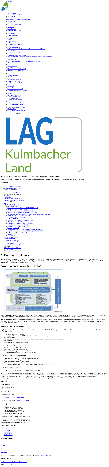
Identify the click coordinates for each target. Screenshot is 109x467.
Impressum (7, 430)
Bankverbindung (8, 435)
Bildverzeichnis (8, 433)
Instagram (4, 452)
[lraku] (10, 10)
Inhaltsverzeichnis (9, 428)
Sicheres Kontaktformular (23, 400)
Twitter (3, 445)
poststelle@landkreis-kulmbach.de (14, 397)
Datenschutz (7, 432)
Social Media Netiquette (44, 455)
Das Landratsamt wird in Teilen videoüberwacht (14, 462)
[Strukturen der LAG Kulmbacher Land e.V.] (33, 312)
